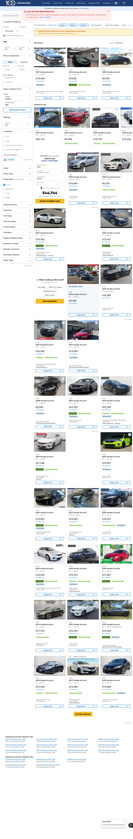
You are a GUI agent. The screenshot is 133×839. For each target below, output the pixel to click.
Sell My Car (70, 3)
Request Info (48, 98)
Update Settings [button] (57, 196)
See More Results (83, 714)
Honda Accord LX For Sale (76, 759)
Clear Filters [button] (52, 25)
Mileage (7, 123)
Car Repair (107, 3)
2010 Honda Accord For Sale (77, 745)
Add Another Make (17, 110)
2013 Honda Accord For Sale (46, 745)
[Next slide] (129, 127)
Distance (6, 27)
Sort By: (112, 43)
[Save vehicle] (63, 50)
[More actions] (62, 97)
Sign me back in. (45, 17)
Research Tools (94, 3)
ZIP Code (22, 27)
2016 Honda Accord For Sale (15, 745)
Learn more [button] (27, 159)
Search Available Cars (50, 201)
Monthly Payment (41, 165)
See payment (40, 81)
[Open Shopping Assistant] (130, 825)
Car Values (46, 3)
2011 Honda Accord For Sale (77, 739)
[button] (116, 3)
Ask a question (50, 301)
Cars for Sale (57, 3)
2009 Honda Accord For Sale (77, 750)
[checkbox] (8, 78)
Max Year (22, 47)
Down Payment (41, 176)
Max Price (21, 66)
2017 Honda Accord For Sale (15, 739)
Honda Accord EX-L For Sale (15, 759)
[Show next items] (128, 25)
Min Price (6, 66)
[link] (40, 85)
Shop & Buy (81, 3)
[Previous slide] (37, 127)
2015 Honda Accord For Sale (15, 750)
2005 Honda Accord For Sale (108, 750)
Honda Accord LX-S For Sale (15, 765)
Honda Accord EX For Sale (45, 759)
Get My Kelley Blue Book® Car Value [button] (50, 188)
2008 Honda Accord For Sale (108, 739)
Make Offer (81, 371)
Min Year (7, 47)
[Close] (124, 821)
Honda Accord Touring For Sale (47, 765)
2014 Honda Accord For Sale (46, 739)
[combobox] (17, 15)
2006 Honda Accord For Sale (108, 745)
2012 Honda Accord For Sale (46, 750)
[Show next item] (94, 274)
